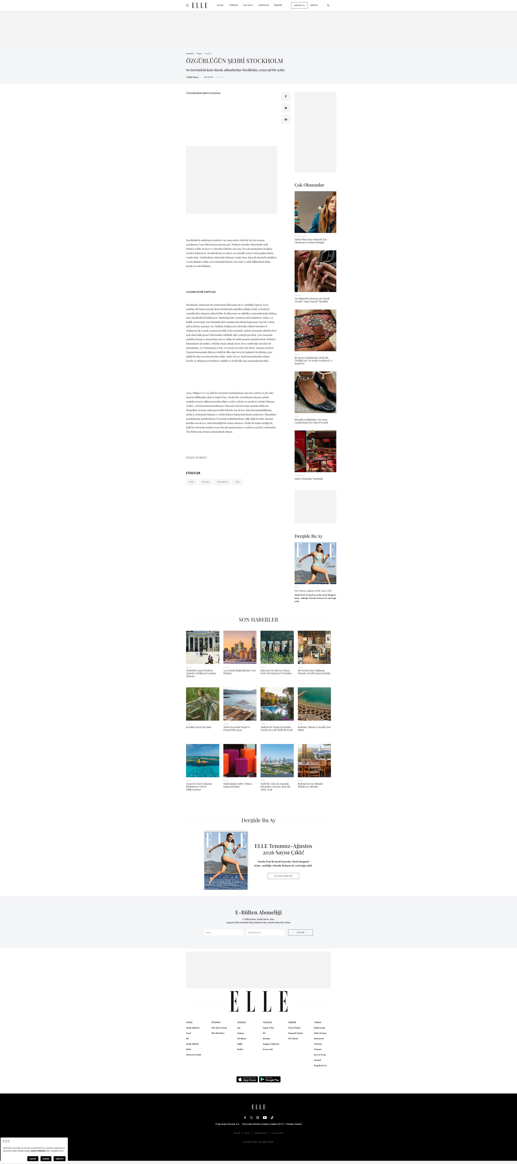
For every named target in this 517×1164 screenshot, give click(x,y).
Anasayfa (189, 53)
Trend (188, 1033)
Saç (238, 1027)
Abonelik (237, 1133)
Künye (247, 1133)
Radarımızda (319, 1027)
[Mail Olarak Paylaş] (286, 119)
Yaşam (199, 53)
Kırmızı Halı (268, 1049)
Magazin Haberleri (271, 1043)
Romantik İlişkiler (295, 1033)
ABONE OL (299, 5)
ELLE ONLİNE (208, 77)
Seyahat (208, 53)
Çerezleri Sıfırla (277, 1133)
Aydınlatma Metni (260, 1133)
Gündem (266, 1038)
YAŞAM (317, 1022)
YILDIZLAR (267, 1022)
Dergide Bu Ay (320, 1065)
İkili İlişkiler (293, 1038)
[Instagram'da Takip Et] (257, 1117)
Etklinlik (216, 1022)
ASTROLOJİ (263, 5)
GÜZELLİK (233, 5)
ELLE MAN (248, 5)
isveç (191, 482)
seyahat (205, 482)
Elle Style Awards (219, 1027)
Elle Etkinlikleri (218, 1033)
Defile (188, 1049)
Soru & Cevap (320, 1054)
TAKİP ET (314, 5)
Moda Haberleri (193, 1027)
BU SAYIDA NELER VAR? (283, 876)
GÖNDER (300, 932)
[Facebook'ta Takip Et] (245, 1117)
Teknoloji (318, 1043)
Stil (187, 1038)
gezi (237, 482)
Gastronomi (319, 1038)
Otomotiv (318, 1049)
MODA (220, 5)
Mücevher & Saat (193, 1054)
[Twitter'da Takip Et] (251, 1117)
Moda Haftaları (192, 1043)
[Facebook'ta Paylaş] (286, 96)
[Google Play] (270, 1079)
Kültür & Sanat (320, 1033)
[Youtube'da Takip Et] (265, 1117)
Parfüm (240, 1049)
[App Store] (247, 1079)
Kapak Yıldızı (268, 1027)
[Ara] (328, 5)
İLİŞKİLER (278, 5)
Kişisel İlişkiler (294, 1027)
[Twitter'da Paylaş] (286, 108)
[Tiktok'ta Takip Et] (272, 1117)
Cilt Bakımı (241, 1038)
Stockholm (222, 482)
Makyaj (240, 1033)
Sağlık (239, 1043)
